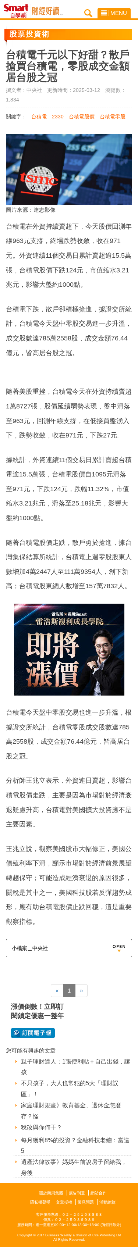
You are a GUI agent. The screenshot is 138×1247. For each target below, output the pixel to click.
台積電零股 (112, 116)
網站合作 (99, 1193)
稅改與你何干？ (41, 1127)
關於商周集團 (51, 1193)
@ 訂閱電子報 (33, 1033)
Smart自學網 (18, 11)
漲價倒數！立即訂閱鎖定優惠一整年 (37, 1011)
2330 (58, 116)
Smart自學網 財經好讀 (47, 11)
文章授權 (64, 1202)
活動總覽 (107, 1202)
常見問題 (86, 1202)
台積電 (39, 116)
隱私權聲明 (40, 1202)
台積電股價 (82, 116)
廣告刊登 (77, 1193)
